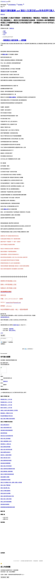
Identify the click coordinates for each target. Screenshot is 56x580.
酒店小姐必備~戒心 (5, 488)
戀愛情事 (11, 328)
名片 (4, 34)
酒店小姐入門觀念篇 (5, 485)
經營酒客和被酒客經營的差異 (8, 507)
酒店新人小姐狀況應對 (6, 455)
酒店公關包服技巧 (5, 424)
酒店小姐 (5, 54)
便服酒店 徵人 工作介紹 (6, 399)
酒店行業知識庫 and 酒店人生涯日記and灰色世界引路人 (28, 10)
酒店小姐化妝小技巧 (5, 457)
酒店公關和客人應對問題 (7, 471)
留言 (18, 325)
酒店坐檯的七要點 (5, 477)
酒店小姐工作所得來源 (6, 466)
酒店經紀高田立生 (5, 317)
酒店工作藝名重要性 (5, 490)
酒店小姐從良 (12, 97)
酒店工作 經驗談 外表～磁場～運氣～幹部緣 (11, 482)
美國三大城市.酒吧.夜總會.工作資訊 (9, 410)
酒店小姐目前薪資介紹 (6, 427)
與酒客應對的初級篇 (5, 479)
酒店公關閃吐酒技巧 (5, 452)
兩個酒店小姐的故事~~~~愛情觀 (14, 40)
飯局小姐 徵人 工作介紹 (6, 407)
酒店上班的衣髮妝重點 (6, 501)
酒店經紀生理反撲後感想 (7, 430)
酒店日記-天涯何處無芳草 (7, 435)
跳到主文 (3, 14)
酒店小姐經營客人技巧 (6, 441)
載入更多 (3, 335)
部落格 (5, 32)
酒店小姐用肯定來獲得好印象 (8, 468)
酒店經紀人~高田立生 (6, 444)
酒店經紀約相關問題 (5, 463)
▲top (2, 332)
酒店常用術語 (4, 433)
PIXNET (17, 560)
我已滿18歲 (3, 577)
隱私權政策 (35, 560)
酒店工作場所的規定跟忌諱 (7, 474)
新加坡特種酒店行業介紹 (7, 415)
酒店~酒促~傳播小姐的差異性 (8, 418)
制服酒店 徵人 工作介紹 (6, 402)
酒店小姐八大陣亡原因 (6, 498)
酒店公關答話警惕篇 (5, 446)
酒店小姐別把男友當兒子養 (7, 496)
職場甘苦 (12, 28)
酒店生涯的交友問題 (5, 493)
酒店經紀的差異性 (5, 504)
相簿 (4, 31)
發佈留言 (3, 343)
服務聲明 (41, 560)
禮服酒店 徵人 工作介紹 (6, 405)
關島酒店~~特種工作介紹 (7, 413)
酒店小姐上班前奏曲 (5, 438)
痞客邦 (14, 325)
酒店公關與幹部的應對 (6, 460)
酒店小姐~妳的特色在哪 (6, 449)
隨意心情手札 (12, 330)
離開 (8, 577)
